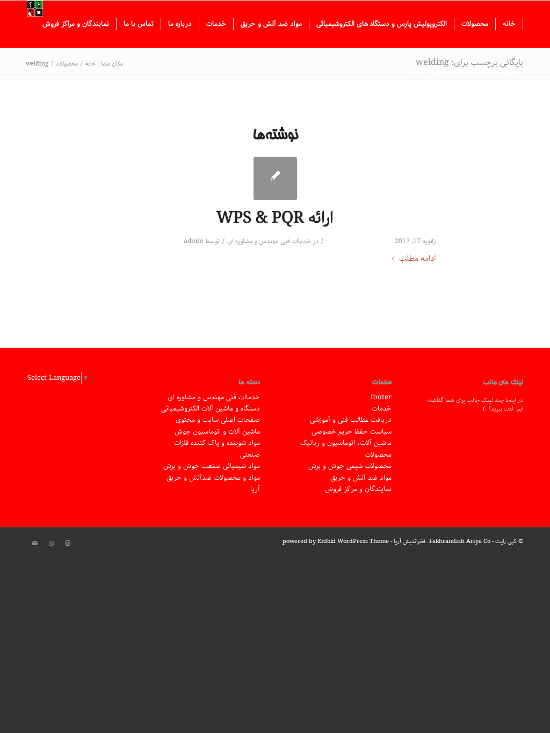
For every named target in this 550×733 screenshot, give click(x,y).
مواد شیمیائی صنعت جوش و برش (211, 466)
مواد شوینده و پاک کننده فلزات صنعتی (217, 448)
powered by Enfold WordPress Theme (336, 541)
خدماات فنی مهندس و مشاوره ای (269, 241)
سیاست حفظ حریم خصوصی (352, 432)
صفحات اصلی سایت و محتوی (218, 420)
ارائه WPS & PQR (275, 218)
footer (381, 397)
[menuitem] (509, 24)
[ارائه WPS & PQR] (275, 178)
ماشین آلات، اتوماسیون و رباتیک (346, 443)
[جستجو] (416, 71)
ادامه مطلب (417, 259)
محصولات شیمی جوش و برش (350, 466)
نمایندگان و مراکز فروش (358, 489)
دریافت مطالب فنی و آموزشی (351, 420)
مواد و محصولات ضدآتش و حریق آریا (213, 483)
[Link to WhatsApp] (51, 544)
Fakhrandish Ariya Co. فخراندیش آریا (442, 541)
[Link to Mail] (35, 544)
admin (194, 241)
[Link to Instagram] (67, 544)
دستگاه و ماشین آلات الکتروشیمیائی (210, 408)
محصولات (378, 455)
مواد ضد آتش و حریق (361, 478)
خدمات (382, 408)
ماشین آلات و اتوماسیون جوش (217, 432)
